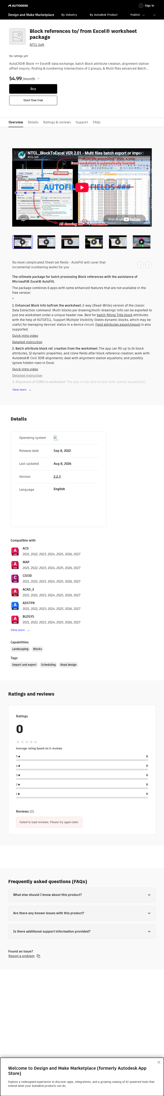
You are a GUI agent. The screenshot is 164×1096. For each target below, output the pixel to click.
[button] (82, 895)
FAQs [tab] (96, 122)
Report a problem (21, 956)
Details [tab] (33, 122)
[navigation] (82, 15)
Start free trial (33, 100)
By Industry (69, 15)
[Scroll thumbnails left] (140, 265)
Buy (33, 89)
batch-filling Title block (114, 315)
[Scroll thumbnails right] (148, 265)
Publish (135, 15)
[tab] (23, 243)
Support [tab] (82, 122)
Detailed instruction (27, 342)
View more (19, 390)
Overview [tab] (16, 122)
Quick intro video (25, 335)
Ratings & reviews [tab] (57, 122)
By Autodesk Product (104, 15)
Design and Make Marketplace (31, 15)
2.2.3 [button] (57, 476)
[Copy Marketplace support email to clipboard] (38, 956)
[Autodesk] (18, 5)
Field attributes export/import (117, 324)
